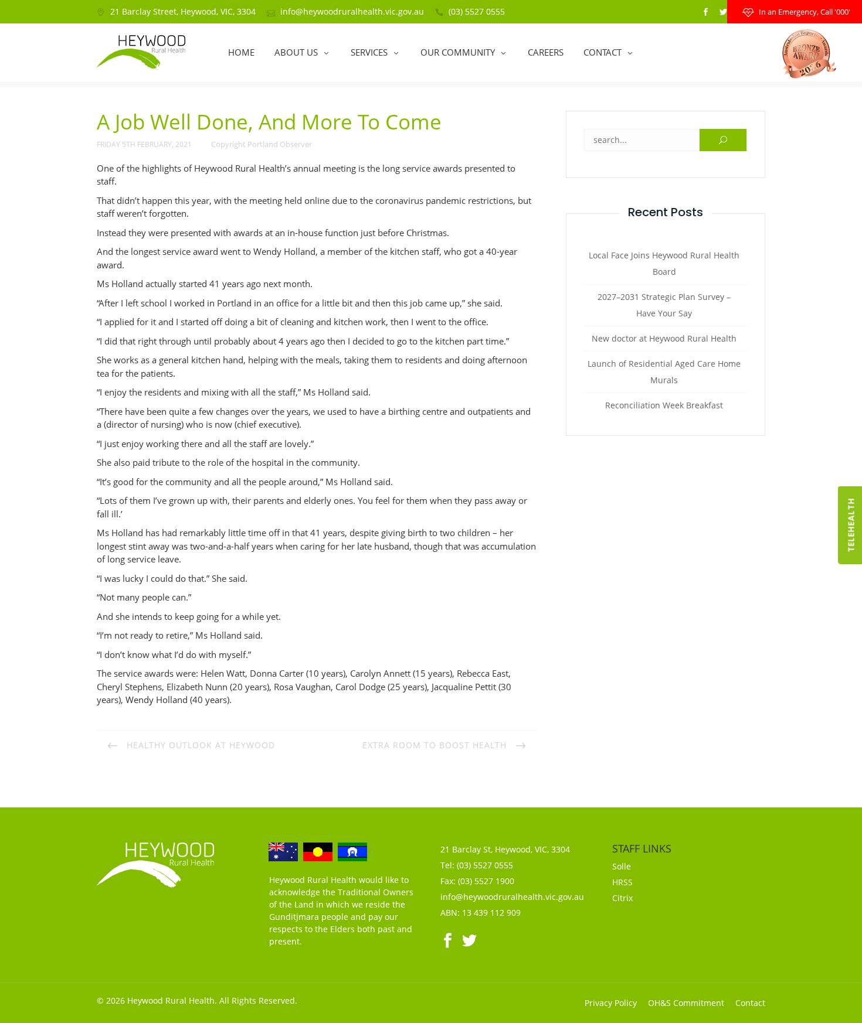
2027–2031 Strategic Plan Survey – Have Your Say (664, 305)
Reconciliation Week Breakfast (664, 405)
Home (241, 52)
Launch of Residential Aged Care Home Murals (664, 372)
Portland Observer (279, 144)
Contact (602, 52)
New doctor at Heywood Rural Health (664, 338)
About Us (296, 52)
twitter (723, 12)
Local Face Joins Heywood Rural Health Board (664, 263)
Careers (546, 52)
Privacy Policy (611, 1002)
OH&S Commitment (686, 1002)
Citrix (622, 897)
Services (369, 52)
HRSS (622, 882)
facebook (705, 12)
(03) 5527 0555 (477, 11)
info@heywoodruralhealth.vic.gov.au (352, 11)
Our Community (457, 52)
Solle (621, 866)
